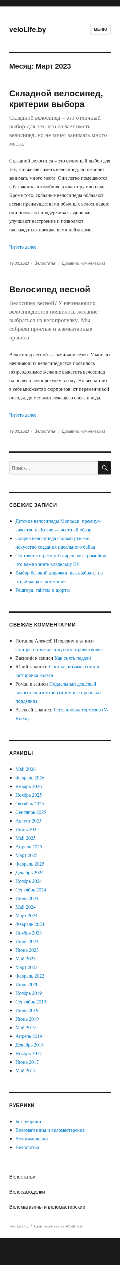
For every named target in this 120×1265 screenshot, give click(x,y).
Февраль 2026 (29, 777)
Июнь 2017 (27, 1062)
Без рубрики (28, 1121)
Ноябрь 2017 (28, 1053)
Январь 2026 (28, 786)
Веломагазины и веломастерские (50, 1130)
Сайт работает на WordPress (58, 1226)
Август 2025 (28, 820)
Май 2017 (25, 1070)
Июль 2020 (26, 984)
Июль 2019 (26, 1010)
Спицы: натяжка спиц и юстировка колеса (60, 649)
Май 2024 (25, 906)
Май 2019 (25, 1027)
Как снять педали (72, 658)
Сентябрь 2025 (30, 812)
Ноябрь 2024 (28, 881)
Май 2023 (25, 958)
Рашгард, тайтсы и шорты (42, 589)
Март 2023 (26, 967)
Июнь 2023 (27, 950)
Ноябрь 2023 (28, 932)
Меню (100, 29)
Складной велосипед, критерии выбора (56, 98)
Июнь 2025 (27, 829)
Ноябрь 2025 (28, 794)
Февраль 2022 (29, 975)
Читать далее (22, 246)
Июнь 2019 (27, 1018)
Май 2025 (25, 838)
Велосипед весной (49, 288)
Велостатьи (45, 263)
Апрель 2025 (28, 846)
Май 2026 (25, 769)
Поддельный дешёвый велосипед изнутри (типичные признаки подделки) (58, 692)
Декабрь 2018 (29, 1044)
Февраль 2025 (29, 863)
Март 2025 (26, 855)
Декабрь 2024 (29, 872)
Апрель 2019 (28, 1036)
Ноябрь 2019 (28, 993)
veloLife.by (27, 29)
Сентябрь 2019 (30, 1001)
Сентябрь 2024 (30, 889)
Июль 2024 (26, 898)
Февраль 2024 (29, 924)
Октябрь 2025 (29, 803)
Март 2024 (26, 915)
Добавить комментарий (83, 263)
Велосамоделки (31, 1138)
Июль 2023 (26, 941)
